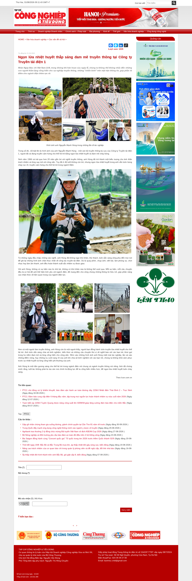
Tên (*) (21, 467)
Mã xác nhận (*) (25, 498)
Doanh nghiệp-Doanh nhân (50, 31)
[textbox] (159, 3)
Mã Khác (39, 498)
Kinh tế (106, 31)
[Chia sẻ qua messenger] (116, 45)
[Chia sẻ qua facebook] (111, 45)
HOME (21, 39)
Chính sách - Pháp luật (76, 31)
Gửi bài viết (140, 3)
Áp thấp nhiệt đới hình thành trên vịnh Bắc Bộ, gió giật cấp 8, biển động (54, 455)
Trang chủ (19, 31)
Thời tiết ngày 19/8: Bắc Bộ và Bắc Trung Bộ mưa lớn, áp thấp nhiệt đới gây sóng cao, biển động (65, 445)
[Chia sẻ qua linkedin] (121, 45)
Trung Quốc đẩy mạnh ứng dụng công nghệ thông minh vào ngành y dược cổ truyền (60, 428)
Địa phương (94, 31)
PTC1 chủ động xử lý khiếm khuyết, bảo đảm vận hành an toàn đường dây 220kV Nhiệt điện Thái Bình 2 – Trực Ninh (77, 390)
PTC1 (26, 414)
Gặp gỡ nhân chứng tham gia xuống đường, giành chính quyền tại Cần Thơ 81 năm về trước (63, 424)
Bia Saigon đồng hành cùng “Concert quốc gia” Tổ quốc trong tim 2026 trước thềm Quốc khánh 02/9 (68, 438)
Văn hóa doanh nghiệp (134, 31)
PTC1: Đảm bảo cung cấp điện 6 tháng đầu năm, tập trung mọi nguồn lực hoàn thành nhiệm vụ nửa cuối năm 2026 (74, 396)
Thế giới (116, 31)
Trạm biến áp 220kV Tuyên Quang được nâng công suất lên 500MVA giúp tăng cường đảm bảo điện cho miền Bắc (74, 403)
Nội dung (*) (24, 473)
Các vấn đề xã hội (57, 39)
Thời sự (31, 31)
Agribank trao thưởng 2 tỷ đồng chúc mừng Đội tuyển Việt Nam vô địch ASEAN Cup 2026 (61, 431)
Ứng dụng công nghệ (156, 31)
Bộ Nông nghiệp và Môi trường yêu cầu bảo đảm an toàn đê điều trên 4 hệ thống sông (60, 435)
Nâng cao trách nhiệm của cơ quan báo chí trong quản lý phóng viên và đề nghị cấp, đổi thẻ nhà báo (68, 448)
